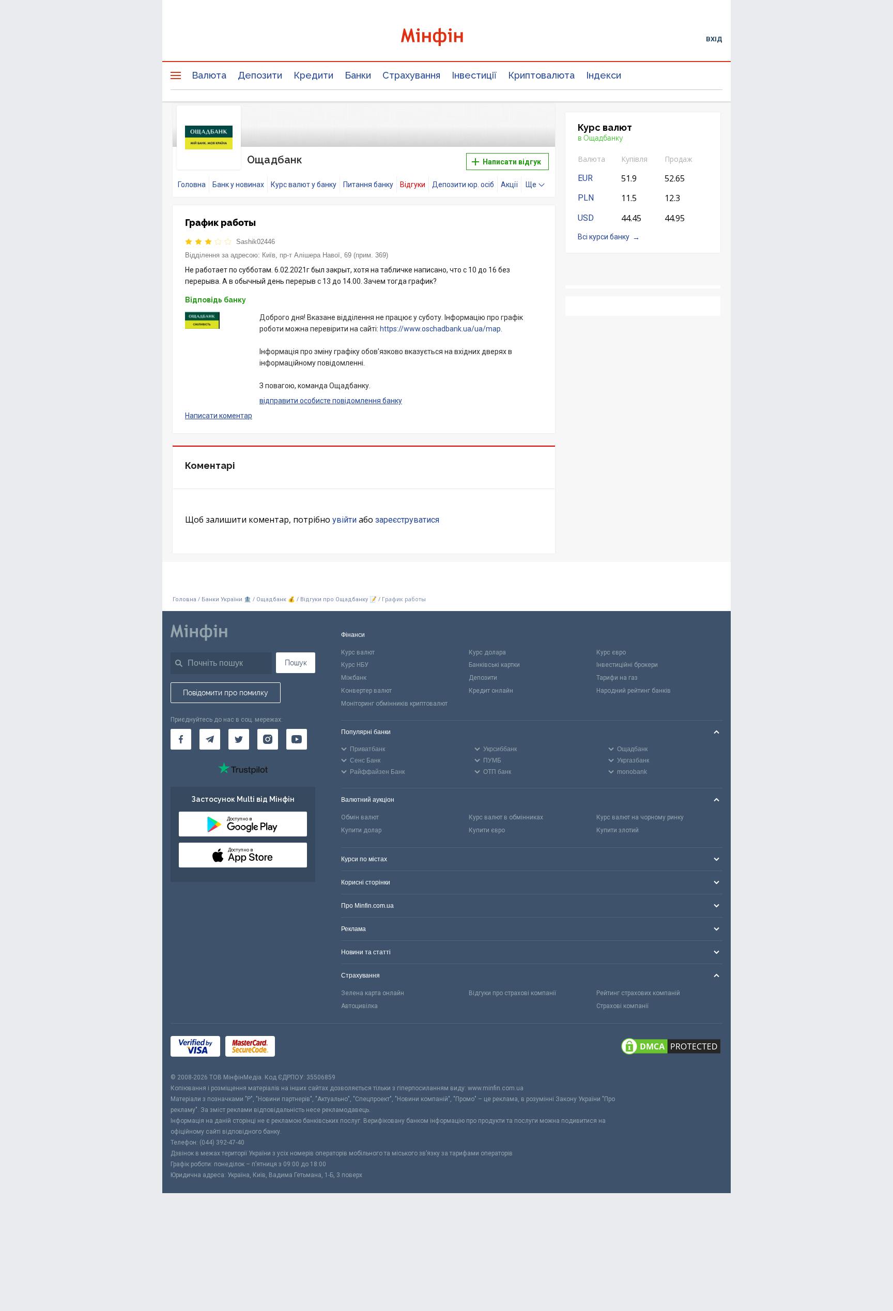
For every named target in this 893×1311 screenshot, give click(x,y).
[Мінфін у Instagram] (267, 739)
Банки (358, 75)
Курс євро (611, 652)
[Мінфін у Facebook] (181, 739)
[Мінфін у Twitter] (238, 739)
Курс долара (487, 652)
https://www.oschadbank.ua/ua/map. (441, 329)
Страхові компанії (622, 1006)
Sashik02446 (255, 242)
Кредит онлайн (491, 690)
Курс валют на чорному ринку (640, 817)
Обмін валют (360, 817)
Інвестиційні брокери (627, 664)
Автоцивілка (359, 1006)
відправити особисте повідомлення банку (330, 401)
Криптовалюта (541, 75)
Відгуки (412, 184)
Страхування (411, 75)
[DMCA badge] (670, 1048)
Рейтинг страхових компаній (638, 993)
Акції (509, 184)
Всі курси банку (603, 237)
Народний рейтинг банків (633, 690)
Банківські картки (494, 664)
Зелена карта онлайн (372, 993)
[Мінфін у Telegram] (209, 739)
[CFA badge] (303, 1048)
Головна (192, 184)
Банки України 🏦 (227, 599)
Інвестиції (474, 75)
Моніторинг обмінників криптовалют (394, 703)
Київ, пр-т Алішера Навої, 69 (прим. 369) (325, 255)
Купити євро (487, 830)
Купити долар (361, 830)
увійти (344, 520)
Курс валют (358, 652)
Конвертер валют (366, 690)
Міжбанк (353, 677)
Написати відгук (511, 162)
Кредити (313, 75)
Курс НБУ (354, 664)
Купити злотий (617, 830)
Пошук (296, 663)
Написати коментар (218, 415)
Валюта (209, 75)
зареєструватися (407, 520)
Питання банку (368, 184)
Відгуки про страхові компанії (512, 993)
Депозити (260, 75)
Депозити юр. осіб (463, 184)
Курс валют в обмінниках (506, 817)
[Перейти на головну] (446, 38)
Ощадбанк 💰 (275, 599)
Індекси (603, 75)
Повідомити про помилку (225, 693)
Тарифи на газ (617, 677)
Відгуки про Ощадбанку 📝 (339, 599)
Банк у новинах (238, 184)
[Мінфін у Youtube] (296, 739)
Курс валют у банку (303, 184)
